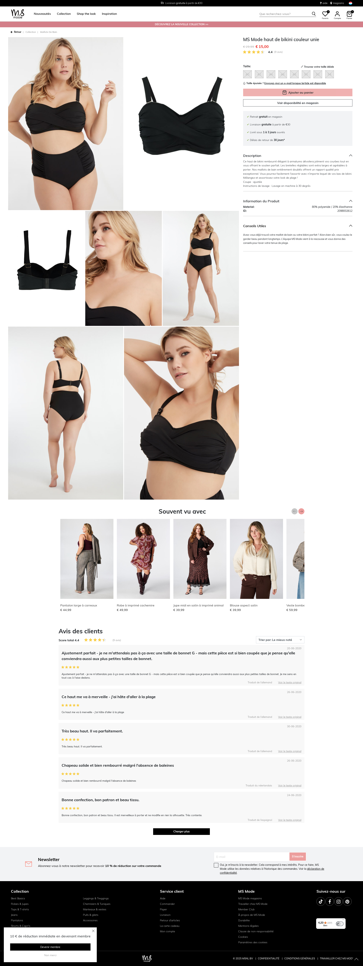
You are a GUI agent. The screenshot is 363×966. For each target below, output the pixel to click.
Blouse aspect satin (244, 605)
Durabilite (244, 920)
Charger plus (181, 831)
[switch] (340, 923)
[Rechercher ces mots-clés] (314, 14)
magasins (338, 3)
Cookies (243, 937)
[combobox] (287, 14)
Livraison (165, 915)
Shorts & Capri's (20, 926)
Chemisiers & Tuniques (96, 904)
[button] (42, 14)
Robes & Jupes (20, 904)
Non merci (50, 955)
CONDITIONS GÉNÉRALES (300, 958)
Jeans (14, 915)
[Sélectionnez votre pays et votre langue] (350, 3)
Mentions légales (248, 926)
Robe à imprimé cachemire (135, 605)
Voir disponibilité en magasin (298, 103)
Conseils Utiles (254, 226)
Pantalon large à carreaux (78, 605)
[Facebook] (329, 901)
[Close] (93, 930)
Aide (162, 898)
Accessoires (90, 920)
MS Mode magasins (250, 898)
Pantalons (17, 920)
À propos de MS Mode (251, 915)
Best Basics (18, 898)
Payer (163, 909)
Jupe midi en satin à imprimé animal (198, 605)
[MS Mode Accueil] (18, 14)
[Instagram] (338, 901)
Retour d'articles (170, 920)
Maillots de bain (48, 32)
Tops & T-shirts (20, 909)
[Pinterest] (347, 901)
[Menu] (343, 920)
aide (325, 3)
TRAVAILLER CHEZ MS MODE (337, 958)
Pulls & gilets (90, 915)
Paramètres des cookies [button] (252, 942)
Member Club (246, 909)
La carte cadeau (169, 926)
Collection (31, 32)
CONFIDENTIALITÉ (268, 958)
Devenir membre (50, 947)
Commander (167, 904)
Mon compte (167, 931)
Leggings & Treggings (96, 898)
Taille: (247, 66)
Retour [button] (17, 32)
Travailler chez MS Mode (253, 904)
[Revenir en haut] (356, 959)
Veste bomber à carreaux (304, 605)
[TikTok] (320, 901)
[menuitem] (41, 14)
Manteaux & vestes (94, 909)
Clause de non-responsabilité (256, 931)
